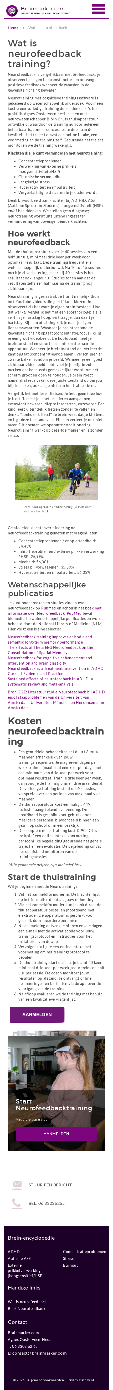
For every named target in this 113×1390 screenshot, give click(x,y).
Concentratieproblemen (84, 1251)
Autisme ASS (19, 1258)
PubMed (74, 613)
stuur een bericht (50, 1184)
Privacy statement (80, 1380)
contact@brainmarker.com (39, 1353)
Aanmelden (56, 1133)
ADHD (14, 1251)
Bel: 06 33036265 (46, 1203)
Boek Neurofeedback (26, 1308)
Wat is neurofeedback (27, 1301)
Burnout (70, 1265)
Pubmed (48, 608)
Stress (68, 1258)
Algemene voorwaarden (45, 1380)
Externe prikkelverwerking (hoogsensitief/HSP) (26, 1266)
